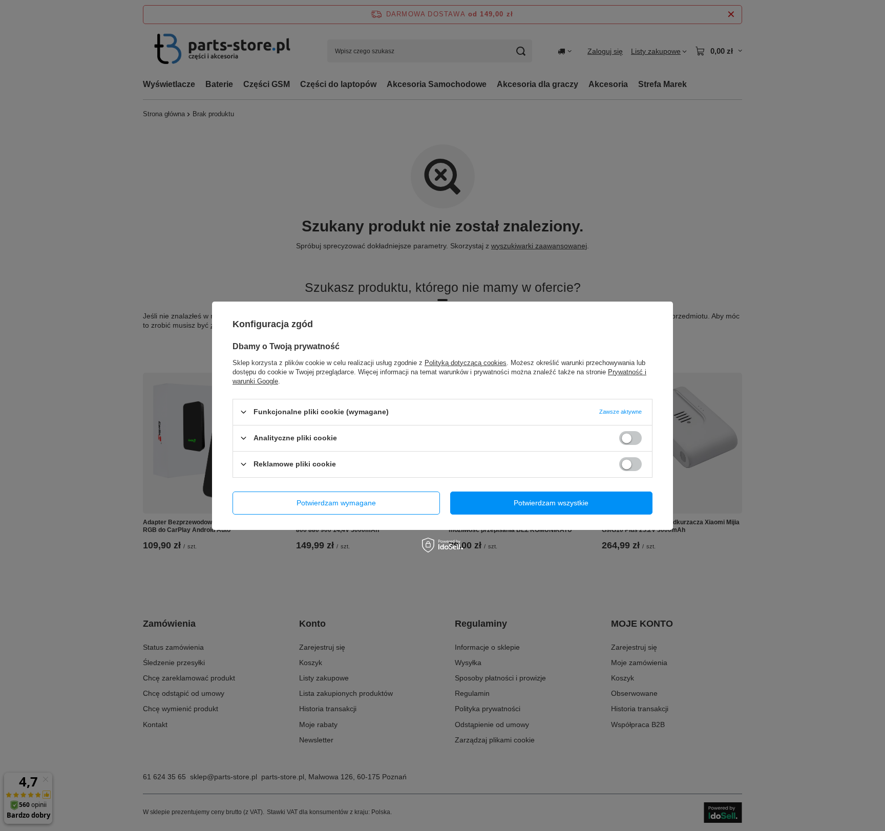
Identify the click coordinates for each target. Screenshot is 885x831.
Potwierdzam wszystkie (551, 503)
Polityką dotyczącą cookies (466, 362)
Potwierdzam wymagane (336, 503)
